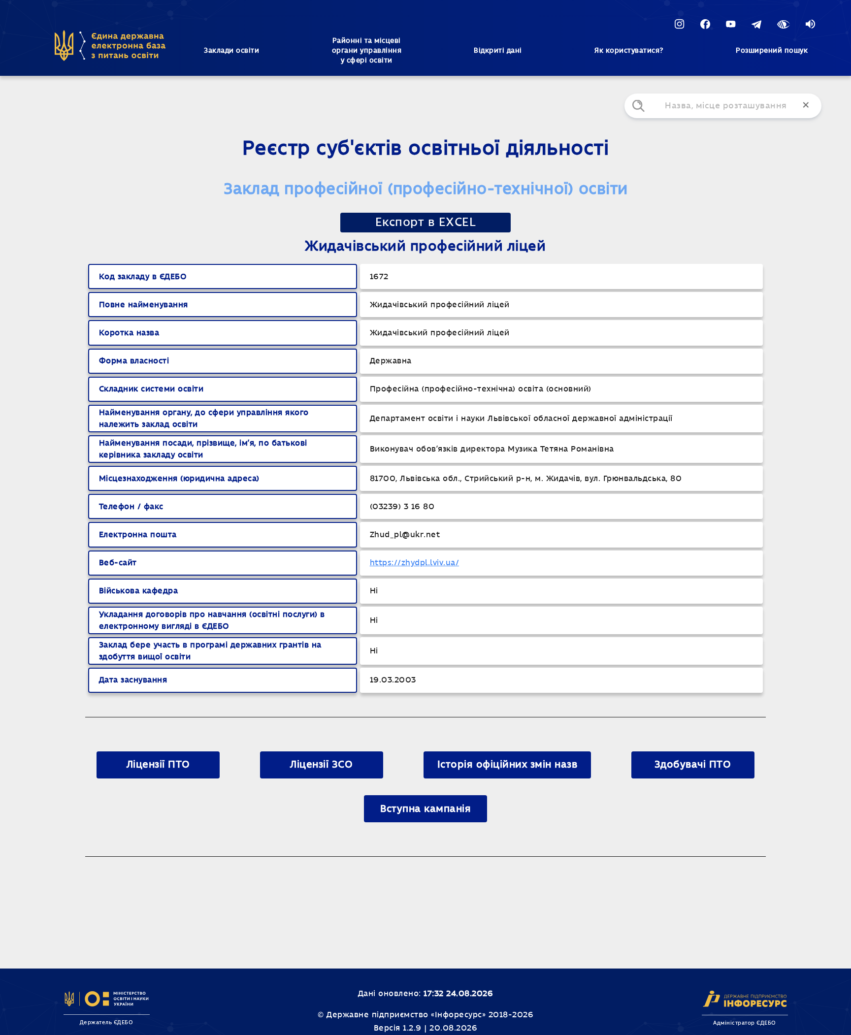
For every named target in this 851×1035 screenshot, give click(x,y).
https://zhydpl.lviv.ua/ (414, 563)
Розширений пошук (772, 50)
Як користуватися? (628, 50)
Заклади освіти (231, 50)
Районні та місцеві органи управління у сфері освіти (367, 50)
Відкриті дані (498, 50)
